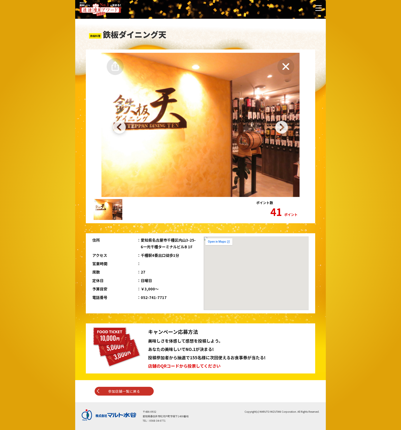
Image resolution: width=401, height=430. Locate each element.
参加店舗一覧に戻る (124, 391)
